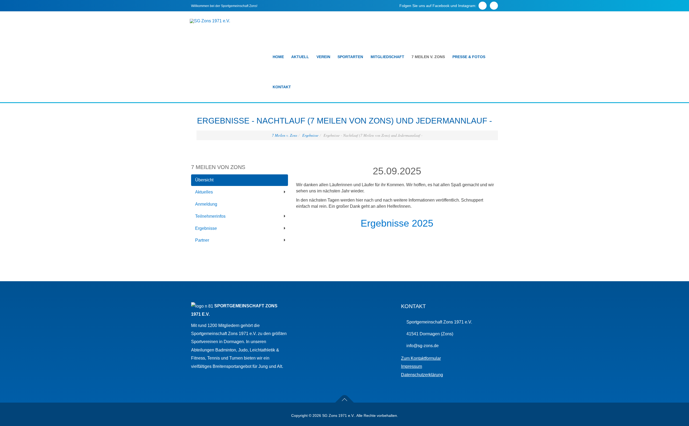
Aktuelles (204, 192)
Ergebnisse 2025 (397, 223)
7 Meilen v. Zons (428, 57)
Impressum (411, 366)
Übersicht (204, 180)
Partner (202, 240)
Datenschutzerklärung (422, 374)
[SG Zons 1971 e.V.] (210, 21)
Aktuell (300, 57)
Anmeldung (206, 204)
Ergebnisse (310, 135)
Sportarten (350, 57)
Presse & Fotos (468, 57)
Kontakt (282, 87)
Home (278, 57)
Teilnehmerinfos (210, 216)
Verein (323, 57)
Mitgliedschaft (387, 57)
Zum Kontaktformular (421, 358)
